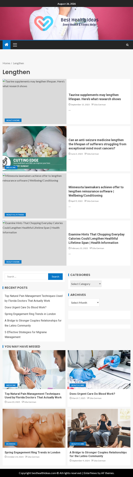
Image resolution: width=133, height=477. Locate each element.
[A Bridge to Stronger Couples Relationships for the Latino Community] (99, 428)
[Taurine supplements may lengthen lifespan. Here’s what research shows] (34, 101)
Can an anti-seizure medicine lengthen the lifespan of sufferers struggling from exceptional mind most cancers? (97, 144)
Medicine (11, 167)
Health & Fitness (15, 215)
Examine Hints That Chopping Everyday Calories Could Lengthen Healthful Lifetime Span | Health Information (97, 238)
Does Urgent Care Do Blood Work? (25, 307)
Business (11, 444)
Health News (13, 120)
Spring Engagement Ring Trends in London (30, 314)
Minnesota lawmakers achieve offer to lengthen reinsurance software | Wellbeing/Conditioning (96, 191)
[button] (14, 44)
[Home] (6, 44)
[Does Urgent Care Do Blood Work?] (99, 369)
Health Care (77, 385)
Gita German (100, 104)
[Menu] (14, 44)
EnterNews (90, 473)
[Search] (127, 44)
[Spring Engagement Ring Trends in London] (34, 428)
